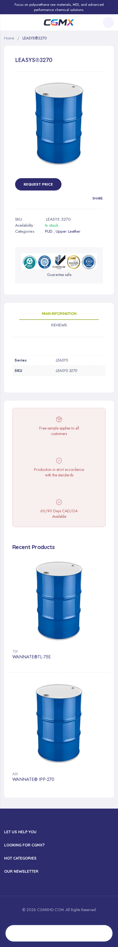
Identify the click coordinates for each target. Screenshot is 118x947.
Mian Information (59, 313)
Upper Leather (68, 231)
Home (9, 38)
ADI (15, 774)
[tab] (59, 315)
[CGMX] (58, 22)
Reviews (59, 325)
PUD (48, 231)
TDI (15, 651)
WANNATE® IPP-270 (33, 780)
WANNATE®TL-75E (31, 657)
